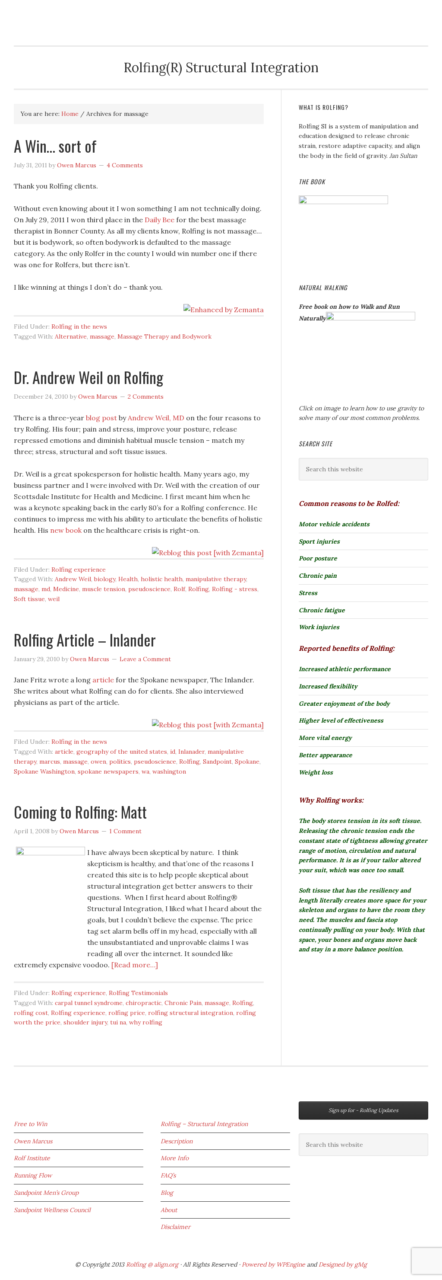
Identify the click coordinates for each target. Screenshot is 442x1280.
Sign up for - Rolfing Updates (363, 1110)
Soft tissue (29, 599)
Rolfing (33, 14)
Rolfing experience (78, 569)
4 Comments (125, 165)
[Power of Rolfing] (343, 202)
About (169, 1210)
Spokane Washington (44, 771)
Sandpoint (217, 761)
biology (104, 579)
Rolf (179, 589)
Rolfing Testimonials (138, 993)
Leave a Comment (145, 659)
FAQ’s (168, 1175)
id (172, 751)
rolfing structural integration (190, 1013)
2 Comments (146, 396)
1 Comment (125, 831)
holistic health (162, 579)
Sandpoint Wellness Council (52, 1210)
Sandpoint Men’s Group (46, 1193)
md (45, 589)
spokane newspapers (108, 771)
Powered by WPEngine (274, 1264)
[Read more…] (134, 964)
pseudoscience (149, 589)
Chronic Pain (183, 1003)
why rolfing (145, 1022)
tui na (118, 1022)
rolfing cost (31, 1013)
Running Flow (33, 1175)
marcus (49, 761)
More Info (175, 1158)
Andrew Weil (73, 579)
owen (98, 761)
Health (128, 579)
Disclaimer (175, 1227)
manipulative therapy (216, 579)
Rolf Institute (32, 1158)
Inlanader (191, 751)
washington (169, 771)
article (104, 679)
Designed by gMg (343, 1264)
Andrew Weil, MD (156, 417)
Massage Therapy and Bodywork (164, 336)
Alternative (71, 336)
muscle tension (103, 589)
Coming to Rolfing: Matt (80, 811)
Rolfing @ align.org (152, 1264)
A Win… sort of (55, 145)
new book (66, 530)
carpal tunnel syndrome (89, 1003)
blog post (101, 417)
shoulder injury (85, 1022)
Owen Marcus (33, 1141)
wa (145, 771)
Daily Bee (159, 219)
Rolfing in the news (79, 326)
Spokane (247, 761)
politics (120, 761)
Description (177, 1141)
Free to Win (30, 1124)
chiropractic (143, 1003)
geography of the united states (121, 751)
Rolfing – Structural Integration (204, 1124)
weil (54, 599)
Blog (167, 1193)
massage (102, 336)
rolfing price (126, 1013)
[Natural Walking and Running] (370, 318)
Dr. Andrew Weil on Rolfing (88, 376)
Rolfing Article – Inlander (85, 639)
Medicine (66, 589)
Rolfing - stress (234, 589)
